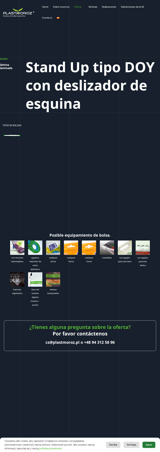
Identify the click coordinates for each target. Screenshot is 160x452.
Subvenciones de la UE (132, 6)
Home (45, 6)
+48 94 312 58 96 (99, 342)
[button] (82, 6)
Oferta (77, 6)
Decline (113, 444)
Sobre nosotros (61, 6)
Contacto (47, 17)
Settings (131, 444)
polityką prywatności (50, 448)
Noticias (93, 6)
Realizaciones (109, 6)
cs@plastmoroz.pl (62, 342)
